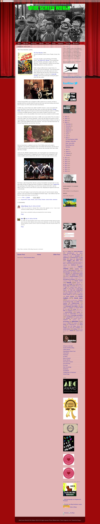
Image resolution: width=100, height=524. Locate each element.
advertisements (70, 253)
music (77, 301)
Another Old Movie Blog (68, 347)
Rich (22, 218)
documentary (66, 272)
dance (78, 270)
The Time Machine (38, 52)
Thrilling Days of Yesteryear (69, 372)
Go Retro (65, 356)
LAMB (64, 288)
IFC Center (80, 285)
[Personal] (65, 512)
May (67, 137)
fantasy (81, 274)
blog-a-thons (79, 259)
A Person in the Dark (68, 346)
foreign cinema (79, 280)
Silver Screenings (67, 367)
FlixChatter (65, 354)
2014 (66, 163)
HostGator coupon (77, 504)
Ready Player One (70, 145)
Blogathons (60, 43)
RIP (64, 310)
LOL (74, 294)
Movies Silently (66, 360)
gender (64, 284)
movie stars (78, 298)
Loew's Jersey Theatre (40, 199)
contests (64, 270)
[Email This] (33, 197)
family (67, 274)
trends (75, 323)
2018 (66, 122)
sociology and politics (77, 315)
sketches (81, 313)
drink (81, 272)
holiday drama (78, 284)
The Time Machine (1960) (72, 139)
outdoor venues (74, 304)
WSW (71, 330)
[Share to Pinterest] (39, 197)
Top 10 (64, 323)
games (78, 282)
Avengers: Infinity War (71, 141)
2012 (66, 167)
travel (69, 323)
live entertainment (69, 291)
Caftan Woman (24, 206)
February (68, 153)
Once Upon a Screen (68, 361)
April (67, 149)
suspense (65, 319)
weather (65, 327)
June (67, 135)
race (68, 309)
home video (66, 285)
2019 (66, 120)
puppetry (71, 307)
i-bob (70, 520)
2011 (66, 169)
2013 (66, 165)
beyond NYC (24, 199)
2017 (66, 157)
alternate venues (76, 254)
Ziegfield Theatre (79, 330)
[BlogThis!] (35, 197)
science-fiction (49, 199)
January (68, 155)
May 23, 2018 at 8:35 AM (34, 206)
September (68, 130)
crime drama (71, 270)
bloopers (64, 262)
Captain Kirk (56, 184)
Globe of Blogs (73, 507)
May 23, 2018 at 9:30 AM (31, 218)
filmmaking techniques (69, 279)
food (70, 280)
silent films (73, 313)
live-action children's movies (70, 293)
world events (66, 329)
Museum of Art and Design (72, 300)
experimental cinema (78, 273)
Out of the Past (66, 363)
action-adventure (78, 251)
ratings (74, 309)
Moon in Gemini (66, 358)
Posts (66, 233)
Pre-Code (65, 365)
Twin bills (68, 43)
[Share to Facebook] (38, 197)
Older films (25, 43)
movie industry (70, 296)
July (67, 133)
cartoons (65, 265)
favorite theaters (74, 276)
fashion (67, 276)
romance (70, 310)
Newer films (34, 43)
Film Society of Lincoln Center (74, 277)
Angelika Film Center (67, 256)
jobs (66, 287)
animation (77, 256)
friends (32, 199)
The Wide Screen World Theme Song (72, 77)
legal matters (71, 288)
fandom (74, 274)
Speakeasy (65, 368)
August (67, 131)
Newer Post (21, 254)
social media (67, 315)
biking (71, 259)
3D (63, 251)
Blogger (79, 520)
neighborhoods (75, 303)
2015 (66, 161)
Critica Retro (66, 353)
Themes (54, 43)
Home (19, 43)
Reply (22, 214)
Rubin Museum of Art (79, 310)
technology (66, 321)
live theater (77, 291)
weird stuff (72, 327)
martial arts (80, 294)
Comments (67, 236)
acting (69, 251)
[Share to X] (36, 197)
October (68, 128)
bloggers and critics (73, 260)
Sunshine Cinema (77, 318)
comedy (77, 268)
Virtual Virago (66, 374)
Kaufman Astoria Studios (75, 287)
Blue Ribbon (76, 43)
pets (82, 304)
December (68, 124)
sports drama (79, 316)
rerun (80, 309)
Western (78, 327)
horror (73, 285)
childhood (73, 265)
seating (78, 312)
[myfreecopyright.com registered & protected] (73, 500)
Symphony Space (76, 319)
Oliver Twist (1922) (70, 143)
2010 (66, 171)
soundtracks (70, 316)
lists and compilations (76, 290)
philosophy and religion (72, 306)
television (55, 199)
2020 (66, 118)
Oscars (65, 304)
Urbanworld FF (72, 324)
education (67, 273)
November (68, 126)
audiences (66, 257)
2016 (66, 159)
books (29, 199)
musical (65, 303)
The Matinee (66, 370)
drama (74, 272)
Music (47, 43)
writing (75, 329)
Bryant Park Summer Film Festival (74, 263)
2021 (66, 116)
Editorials (41, 43)
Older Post (56, 254)
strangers (68, 318)
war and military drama (74, 326)
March (67, 151)
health (70, 284)
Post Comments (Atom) (29, 257)
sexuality (65, 313)
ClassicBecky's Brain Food (69, 351)
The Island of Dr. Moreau (43, 60)
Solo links (68, 147)
